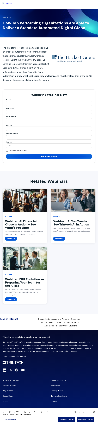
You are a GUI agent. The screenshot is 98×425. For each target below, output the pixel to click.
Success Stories (9, 385)
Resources (55, 385)
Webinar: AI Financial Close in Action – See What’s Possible (21, 224)
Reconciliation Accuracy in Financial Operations (59, 319)
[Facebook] (17, 370)
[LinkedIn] (5, 370)
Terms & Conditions (59, 396)
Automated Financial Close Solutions (61, 326)
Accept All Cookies (66, 419)
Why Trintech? (8, 391)
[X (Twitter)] (11, 370)
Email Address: (11, 117)
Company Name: (12, 133)
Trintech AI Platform (11, 380)
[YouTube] (23, 370)
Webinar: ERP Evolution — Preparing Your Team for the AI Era (24, 282)
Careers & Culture (58, 380)
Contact (6, 401)
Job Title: (9, 125)
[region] (49, 416)
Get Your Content (49, 156)
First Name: (10, 100)
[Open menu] (93, 4)
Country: (9, 142)
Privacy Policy (57, 391)
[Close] (94, 412)
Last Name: (10, 108)
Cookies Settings (10, 419)
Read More (11, 239)
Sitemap (54, 401)
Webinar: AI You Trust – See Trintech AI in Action (71, 222)
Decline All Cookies (85, 419)
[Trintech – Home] (49, 362)
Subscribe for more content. (18, 151)
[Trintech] (10, 4)
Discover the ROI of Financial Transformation (59, 322)
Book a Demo (8, 396)
